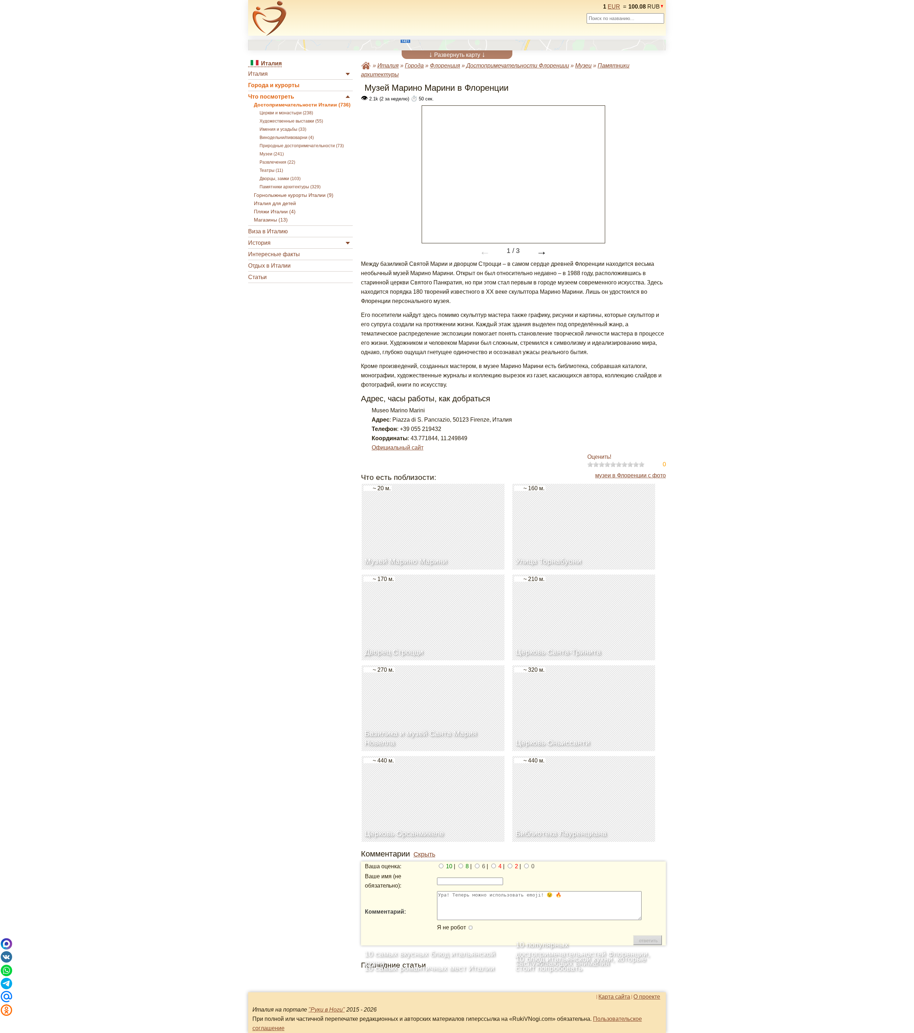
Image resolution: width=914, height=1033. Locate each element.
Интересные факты (274, 254)
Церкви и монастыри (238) (286, 113)
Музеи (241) (272, 154)
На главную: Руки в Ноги (366, 65)
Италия (258, 73)
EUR (614, 7)
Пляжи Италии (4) (275, 211)
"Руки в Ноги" (326, 1010)
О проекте (646, 997)
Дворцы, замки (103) (280, 179)
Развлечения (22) (277, 162)
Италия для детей (275, 203)
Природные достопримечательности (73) (302, 146)
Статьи (257, 277)
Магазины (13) (271, 220)
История (259, 242)
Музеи (583, 66)
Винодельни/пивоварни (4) (287, 137)
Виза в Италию (268, 231)
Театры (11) (271, 170)
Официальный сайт (397, 448)
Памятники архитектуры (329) (290, 187)
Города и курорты (274, 85)
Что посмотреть (271, 96)
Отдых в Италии (269, 265)
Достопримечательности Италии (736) (302, 105)
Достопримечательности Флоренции (517, 66)
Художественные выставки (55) (291, 121)
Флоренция (445, 66)
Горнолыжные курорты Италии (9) (293, 195)
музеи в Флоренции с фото (630, 475)
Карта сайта (614, 997)
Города (414, 66)
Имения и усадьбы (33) (283, 129)
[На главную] (269, 18)
